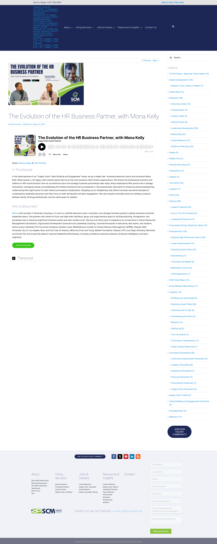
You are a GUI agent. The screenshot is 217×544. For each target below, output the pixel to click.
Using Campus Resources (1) (184, 346)
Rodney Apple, (25, 163)
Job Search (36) (176, 183)
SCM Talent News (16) (179, 280)
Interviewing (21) (178, 256)
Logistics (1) (174, 189)
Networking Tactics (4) (181, 268)
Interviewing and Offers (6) (183, 316)
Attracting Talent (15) (181, 104)
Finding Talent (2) (179, 116)
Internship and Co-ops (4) (182, 310)
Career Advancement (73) (182, 243)
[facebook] (114, 456)
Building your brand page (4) (184, 298)
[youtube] (126, 456)
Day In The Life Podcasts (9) (184, 213)
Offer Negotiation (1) (180, 274)
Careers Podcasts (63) (181, 207)
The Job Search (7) (180, 334)
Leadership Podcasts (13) (183, 219)
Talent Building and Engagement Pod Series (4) (189, 403)
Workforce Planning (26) (182, 146)
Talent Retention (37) (180, 140)
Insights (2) (174, 177)
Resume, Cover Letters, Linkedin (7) (187, 86)
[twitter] (120, 456)
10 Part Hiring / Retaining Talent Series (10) (189, 74)
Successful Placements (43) (182, 353)
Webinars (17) (175, 417)
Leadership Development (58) (184, 128)
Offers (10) (174, 195)
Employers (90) (176, 98)
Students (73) (175, 292)
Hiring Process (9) (179, 122)
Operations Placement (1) (183, 371)
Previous (147, 60)
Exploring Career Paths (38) (183, 304)
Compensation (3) (179, 110)
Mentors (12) (177, 322)
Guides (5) (173, 152)
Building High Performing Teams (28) (188, 237)
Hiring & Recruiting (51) (179, 165)
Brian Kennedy (16, 124)
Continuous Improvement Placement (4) (189, 359)
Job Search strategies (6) (182, 262)
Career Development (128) (181, 80)
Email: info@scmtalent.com (128, 511)
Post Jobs (179, 2)
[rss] (138, 456)
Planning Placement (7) (182, 377)
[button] (83, 258)
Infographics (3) (176, 171)
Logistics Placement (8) (182, 365)
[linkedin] (132, 456)
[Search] (173, 26)
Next (155, 60)
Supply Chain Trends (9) (180, 395)
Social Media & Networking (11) (183, 286)
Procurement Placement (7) (183, 383)
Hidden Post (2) (176, 158)
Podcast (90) (175, 201)
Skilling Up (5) (177, 328)
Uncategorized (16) (177, 411)
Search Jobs (167, 2)
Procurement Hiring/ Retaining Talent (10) (188, 225)
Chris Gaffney (40, 163)
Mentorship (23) (178, 134)
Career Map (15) (176, 92)
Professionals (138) (178, 231)
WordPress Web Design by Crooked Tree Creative (125, 542)
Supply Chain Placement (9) (184, 389)
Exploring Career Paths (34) (183, 249)
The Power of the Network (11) (185, 340)
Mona (14, 213)
